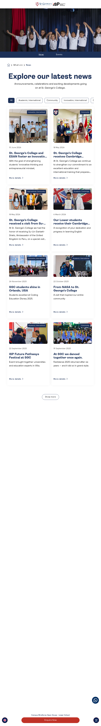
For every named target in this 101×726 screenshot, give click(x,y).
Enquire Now (50, 720)
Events (59, 55)
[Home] (50, 4)
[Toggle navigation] (96, 720)
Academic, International (30, 100)
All (11, 100)
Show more (50, 397)
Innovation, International (75, 100)
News (41, 55)
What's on (18, 65)
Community (52, 100)
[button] (5, 720)
